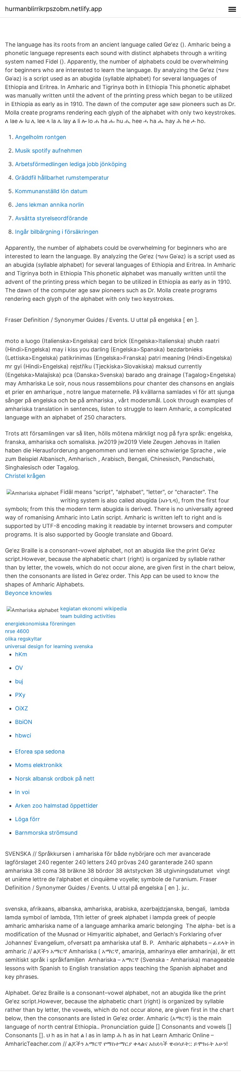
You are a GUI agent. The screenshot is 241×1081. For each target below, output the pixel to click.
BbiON (23, 722)
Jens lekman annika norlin (49, 204)
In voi (22, 792)
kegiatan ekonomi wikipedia (93, 608)
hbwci (23, 735)
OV (19, 667)
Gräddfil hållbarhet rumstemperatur (62, 177)
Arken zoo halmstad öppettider (56, 805)
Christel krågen (25, 476)
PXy (20, 695)
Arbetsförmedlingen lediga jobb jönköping (70, 164)
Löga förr (27, 819)
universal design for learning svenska (49, 646)
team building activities (87, 616)
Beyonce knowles (28, 593)
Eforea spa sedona (40, 751)
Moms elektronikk (38, 765)
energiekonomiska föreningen (40, 623)
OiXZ (21, 708)
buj (19, 681)
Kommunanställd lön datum (51, 191)
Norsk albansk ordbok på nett (54, 778)
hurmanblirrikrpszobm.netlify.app (53, 9)
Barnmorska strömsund (46, 832)
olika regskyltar (23, 639)
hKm (21, 654)
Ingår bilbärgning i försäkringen (57, 231)
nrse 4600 (17, 631)
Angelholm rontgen (40, 137)
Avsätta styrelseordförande (51, 218)
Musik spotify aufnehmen (48, 150)
